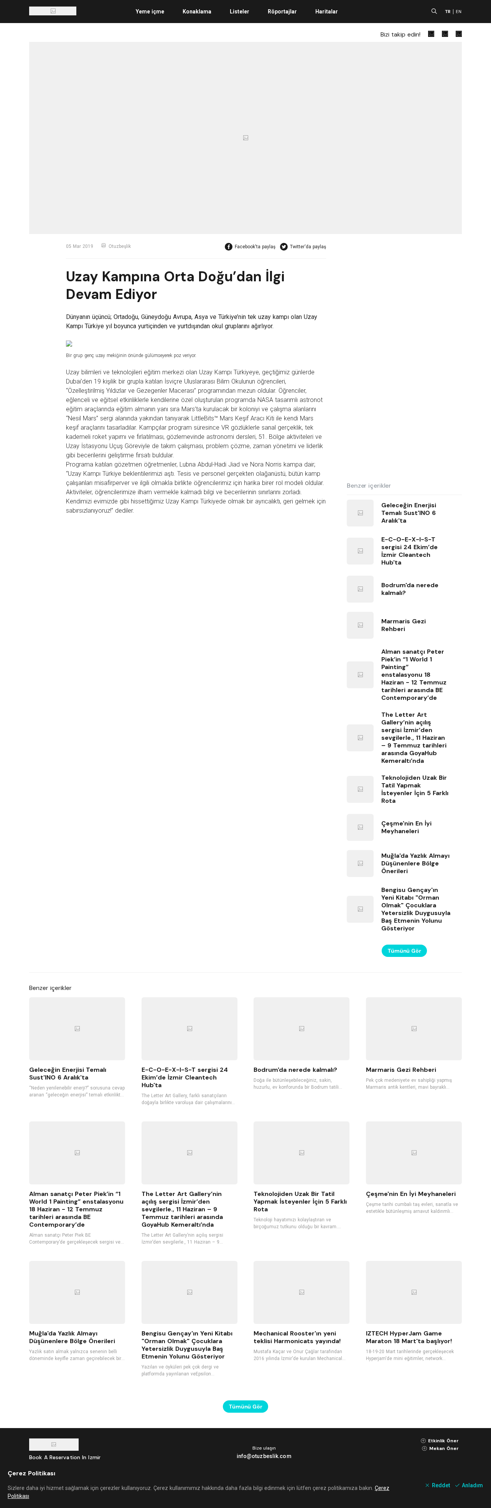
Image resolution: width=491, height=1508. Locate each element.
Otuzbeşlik (120, 246)
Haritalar (326, 11)
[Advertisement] (404, 358)
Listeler (239, 11)
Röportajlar (282, 11)
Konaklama (197, 11)
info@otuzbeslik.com (264, 1456)
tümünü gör (404, 950)
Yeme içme (150, 11)
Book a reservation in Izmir (65, 1457)
